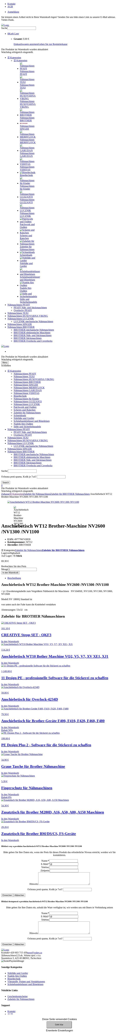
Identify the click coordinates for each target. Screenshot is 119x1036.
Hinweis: (33, 884)
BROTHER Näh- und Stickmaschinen (32, 335)
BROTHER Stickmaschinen (28, 338)
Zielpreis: (45, 870)
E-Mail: (45, 864)
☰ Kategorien (14, 57)
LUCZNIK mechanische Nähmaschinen (33, 321)
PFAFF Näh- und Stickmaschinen (30, 307)
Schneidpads (20, 415)
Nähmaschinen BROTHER (21, 327)
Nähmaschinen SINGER (19, 324)
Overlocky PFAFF (23, 310)
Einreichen (7, 895)
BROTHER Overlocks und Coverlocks (33, 341)
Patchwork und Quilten (25, 407)
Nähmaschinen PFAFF (18, 304)
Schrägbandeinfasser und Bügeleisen (32, 421)
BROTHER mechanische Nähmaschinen (34, 329)
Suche (4, 28)
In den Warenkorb (10, 572)
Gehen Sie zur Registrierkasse (52, 44)
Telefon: (45, 867)
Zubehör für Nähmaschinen (27, 412)
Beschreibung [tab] (14, 578)
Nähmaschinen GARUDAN (28, 390)
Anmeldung (13, 12)
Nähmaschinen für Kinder (26, 398)
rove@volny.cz (34, 952)
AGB (10, 6)
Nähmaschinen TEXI (17, 313)
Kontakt (11, 3)
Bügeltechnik (20, 396)
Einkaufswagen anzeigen (26, 44)
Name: (45, 860)
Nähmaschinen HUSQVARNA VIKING (27, 316)
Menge (4, 569)
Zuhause (5, 494)
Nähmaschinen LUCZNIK (20, 318)
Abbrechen (19, 895)
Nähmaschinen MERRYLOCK (29, 387)
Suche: (4, 471)
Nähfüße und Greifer (24, 418)
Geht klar (59, 1024)
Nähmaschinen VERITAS (26, 393)
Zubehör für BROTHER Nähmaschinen (70, 494)
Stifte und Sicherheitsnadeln (27, 426)
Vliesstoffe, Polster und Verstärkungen (26, 981)
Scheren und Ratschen (24, 410)
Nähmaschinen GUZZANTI (28, 401)
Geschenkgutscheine (17, 996)
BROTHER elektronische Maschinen (32, 332)
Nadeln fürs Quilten (23, 423)
